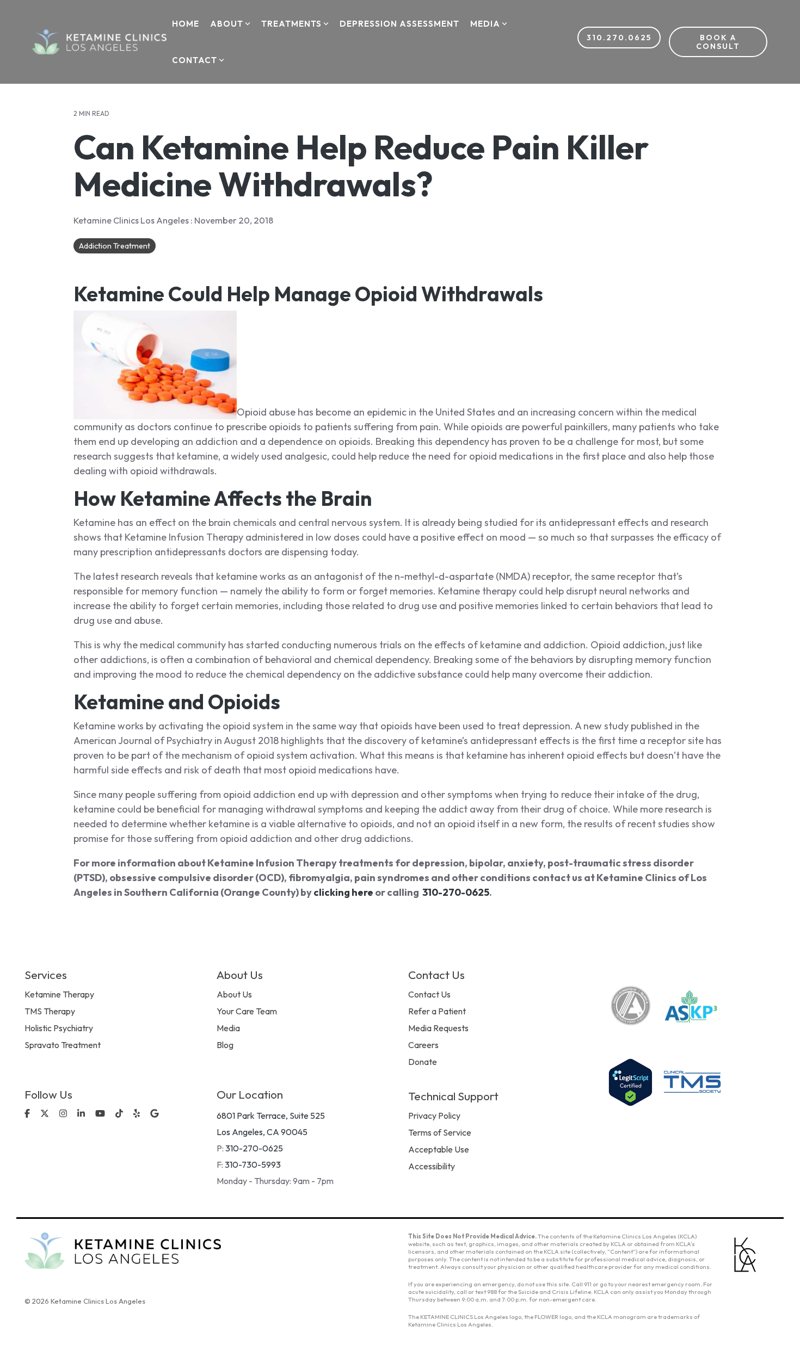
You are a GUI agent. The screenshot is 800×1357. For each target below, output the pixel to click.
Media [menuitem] (228, 1028)
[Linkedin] (82, 1114)
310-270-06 (450, 892)
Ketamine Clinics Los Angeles (131, 220)
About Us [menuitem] (234, 994)
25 (483, 892)
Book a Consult (718, 42)
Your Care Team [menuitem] (247, 1011)
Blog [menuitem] (225, 1045)
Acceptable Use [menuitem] (438, 1149)
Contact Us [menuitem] (429, 994)
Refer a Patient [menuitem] (437, 1011)
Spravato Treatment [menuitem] (62, 1045)
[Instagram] (64, 1114)
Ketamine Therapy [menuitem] (59, 994)
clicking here (343, 892)
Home (185, 23)
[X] (45, 1114)
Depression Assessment (399, 23)
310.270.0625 (619, 37)
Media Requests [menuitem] (438, 1028)
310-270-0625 (254, 1148)
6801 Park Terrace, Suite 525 (271, 1115)
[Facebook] (28, 1114)
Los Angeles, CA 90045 (262, 1131)
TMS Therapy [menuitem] (49, 1011)
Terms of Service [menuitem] (439, 1132)
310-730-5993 (253, 1164)
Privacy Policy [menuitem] (434, 1115)
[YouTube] (101, 1114)
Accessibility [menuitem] (431, 1166)
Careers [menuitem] (423, 1045)
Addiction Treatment (114, 246)
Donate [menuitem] (422, 1062)
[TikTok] (120, 1114)
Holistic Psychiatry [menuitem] (58, 1028)
